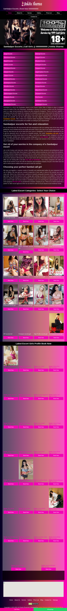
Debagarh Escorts (41, 64)
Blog (58, 13)
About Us (19, 13)
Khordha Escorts (9, 86)
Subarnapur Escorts (10, 104)
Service (29, 13)
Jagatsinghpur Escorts (42, 72)
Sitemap (55, 600)
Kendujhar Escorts (41, 82)
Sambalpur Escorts (41, 100)
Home (10, 13)
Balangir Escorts (40, 54)
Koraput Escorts (40, 86)
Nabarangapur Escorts (10, 93)
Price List (49, 13)
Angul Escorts (8, 54)
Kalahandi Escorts (9, 79)
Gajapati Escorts (40, 68)
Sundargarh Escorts (41, 104)
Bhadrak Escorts (40, 61)
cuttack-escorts (8, 64)
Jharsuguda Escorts (41, 75)
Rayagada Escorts (9, 100)
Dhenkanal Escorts (9, 68)
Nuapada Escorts (9, 97)
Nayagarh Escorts (41, 93)
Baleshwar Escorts (9, 57)
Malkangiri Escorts (9, 90)
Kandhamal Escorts (41, 79)
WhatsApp (50, 609)
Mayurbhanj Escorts (41, 90)
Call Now (16, 609)
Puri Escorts (39, 97)
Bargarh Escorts (40, 57)
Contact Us (34, 16)
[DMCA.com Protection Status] (33, 604)
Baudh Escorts (8, 61)
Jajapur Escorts (8, 75)
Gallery (39, 13)
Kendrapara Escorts (10, 82)
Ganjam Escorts (8, 72)
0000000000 (33, 9)
